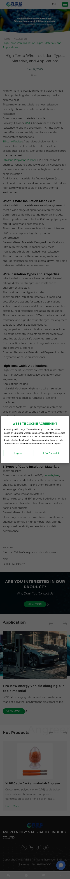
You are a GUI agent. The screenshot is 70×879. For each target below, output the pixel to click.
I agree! (18, 453)
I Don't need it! (51, 453)
